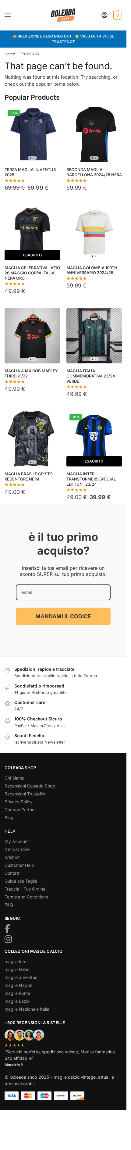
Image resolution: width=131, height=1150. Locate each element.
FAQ (9, 904)
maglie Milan (17, 969)
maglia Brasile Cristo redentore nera (29, 476)
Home (10, 54)
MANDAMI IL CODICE (63, 616)
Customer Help (19, 865)
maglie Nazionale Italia (27, 1009)
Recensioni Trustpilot (25, 793)
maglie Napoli (18, 985)
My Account (17, 841)
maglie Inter (16, 961)
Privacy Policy (19, 801)
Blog (9, 817)
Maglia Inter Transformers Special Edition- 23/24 (91, 479)
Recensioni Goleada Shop (30, 785)
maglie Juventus (21, 977)
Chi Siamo (14, 777)
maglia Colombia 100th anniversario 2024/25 (91, 270)
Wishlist (12, 857)
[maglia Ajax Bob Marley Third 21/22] (32, 336)
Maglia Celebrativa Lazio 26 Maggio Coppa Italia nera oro (32, 272)
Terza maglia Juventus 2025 (30, 172)
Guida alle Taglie (21, 881)
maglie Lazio (17, 1001)
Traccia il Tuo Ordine (25, 888)
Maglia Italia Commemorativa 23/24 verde (90, 376)
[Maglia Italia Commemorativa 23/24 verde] (94, 336)
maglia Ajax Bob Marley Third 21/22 (31, 373)
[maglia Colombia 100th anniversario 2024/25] (94, 232)
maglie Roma (17, 993)
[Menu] (14, 15)
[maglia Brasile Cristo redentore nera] (32, 439)
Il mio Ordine (17, 849)
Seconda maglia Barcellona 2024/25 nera (94, 172)
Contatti (12, 873)
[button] (117, 15)
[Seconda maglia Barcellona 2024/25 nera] (94, 134)
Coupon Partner (20, 809)
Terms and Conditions (26, 896)
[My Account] (104, 15)
